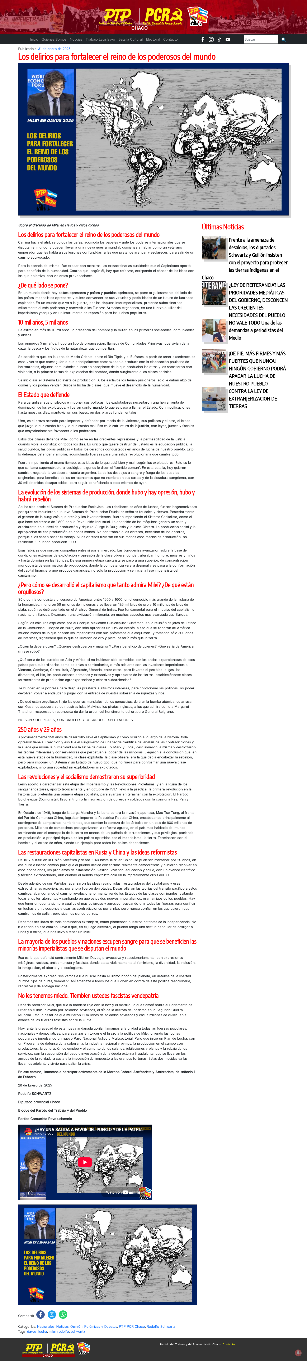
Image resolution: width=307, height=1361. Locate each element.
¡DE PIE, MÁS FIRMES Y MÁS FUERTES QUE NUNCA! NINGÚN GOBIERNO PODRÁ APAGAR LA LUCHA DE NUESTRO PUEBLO (257, 368)
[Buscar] (283, 39)
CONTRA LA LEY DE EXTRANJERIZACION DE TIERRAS (253, 398)
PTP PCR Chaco (132, 1326)
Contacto (229, 1344)
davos (32, 1331)
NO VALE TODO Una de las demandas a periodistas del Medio (256, 330)
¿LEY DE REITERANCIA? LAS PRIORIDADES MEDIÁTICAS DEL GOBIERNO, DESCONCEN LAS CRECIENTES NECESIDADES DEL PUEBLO (258, 300)
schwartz (78, 1331)
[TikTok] (219, 39)
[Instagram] (211, 39)
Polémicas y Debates (100, 1326)
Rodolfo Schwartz (161, 1326)
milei (52, 1331)
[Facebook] (203, 39)
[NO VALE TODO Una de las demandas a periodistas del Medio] (214, 331)
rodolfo (63, 1331)
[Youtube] (228, 39)
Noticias (62, 1326)
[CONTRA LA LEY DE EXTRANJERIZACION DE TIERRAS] (214, 400)
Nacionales (46, 1326)
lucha (42, 1331)
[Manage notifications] (298, 1352)
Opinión (76, 1326)
